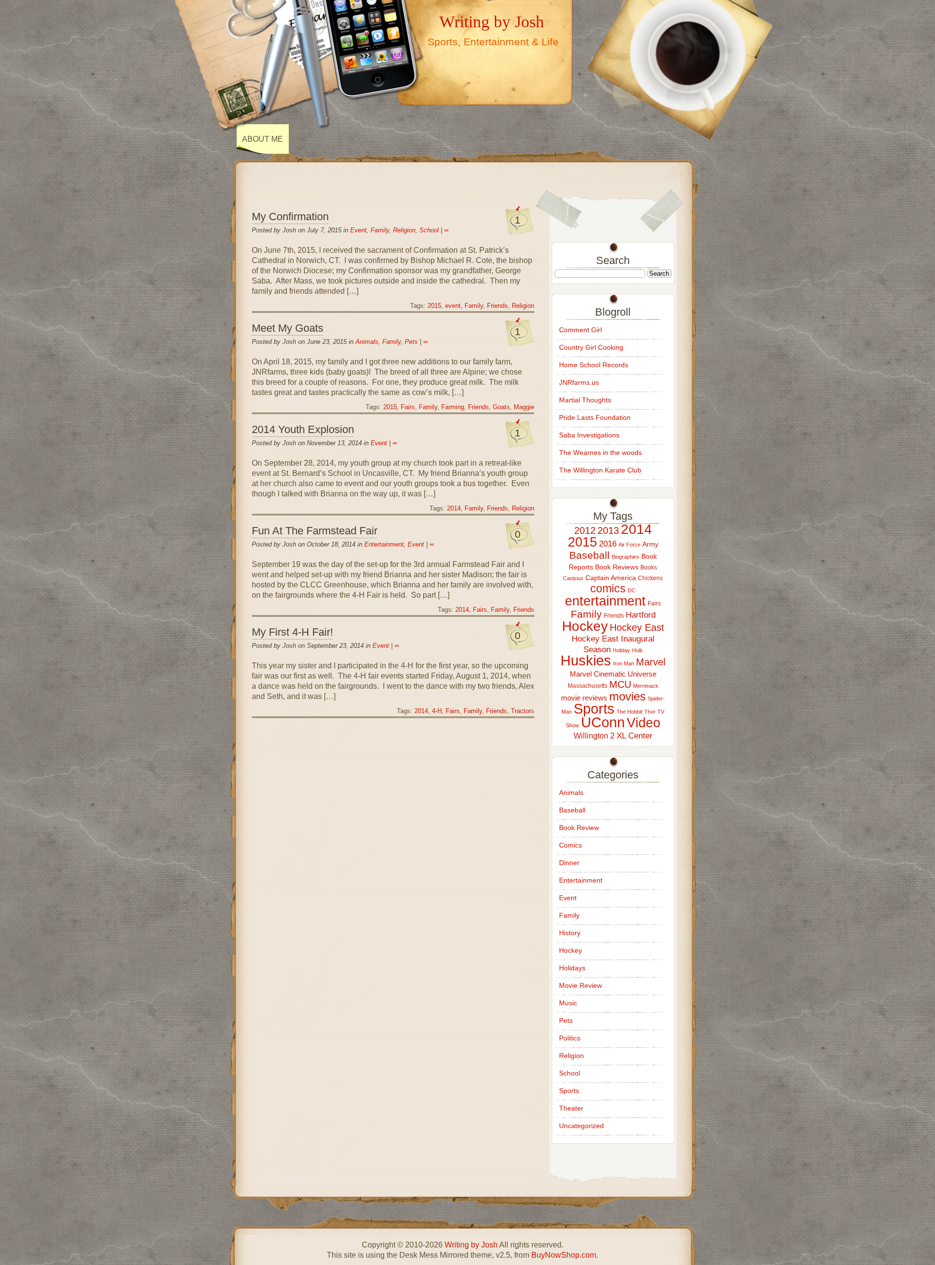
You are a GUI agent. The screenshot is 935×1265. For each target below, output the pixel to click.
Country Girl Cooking (591, 347)
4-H (437, 711)
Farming (452, 407)
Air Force (629, 545)
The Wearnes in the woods (600, 452)
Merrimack (645, 686)
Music (568, 1003)
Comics (570, 845)
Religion (404, 230)
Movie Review (580, 985)
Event (358, 230)
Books (648, 567)
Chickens (650, 578)
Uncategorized (581, 1126)
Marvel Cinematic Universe (613, 674)
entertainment (605, 600)
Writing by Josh (491, 21)
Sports (594, 709)
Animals (366, 341)
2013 (608, 530)
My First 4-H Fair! (292, 632)
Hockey (585, 626)
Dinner (569, 863)
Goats (501, 407)
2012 (585, 530)
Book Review (579, 827)
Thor (649, 712)
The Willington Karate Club (600, 470)
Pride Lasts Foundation (595, 417)
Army (650, 544)
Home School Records (593, 365)
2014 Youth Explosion (303, 429)
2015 (434, 305)
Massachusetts (587, 685)
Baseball (589, 555)
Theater (571, 1108)
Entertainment (384, 544)
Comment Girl (580, 330)
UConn (603, 722)
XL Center (635, 735)
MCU (620, 684)
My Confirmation (290, 216)
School (429, 230)
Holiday (621, 650)
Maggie (524, 407)
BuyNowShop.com (563, 1255)
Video (643, 723)
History (569, 933)
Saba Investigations (589, 435)
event (453, 305)
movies (627, 696)
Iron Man (623, 663)
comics (608, 588)
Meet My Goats (287, 328)
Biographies (625, 557)
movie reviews (584, 698)
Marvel (650, 662)
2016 (608, 543)
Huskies (586, 660)
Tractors (522, 711)
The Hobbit (629, 712)
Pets (411, 341)
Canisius (573, 578)
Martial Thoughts (585, 400)
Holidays (572, 968)
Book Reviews (616, 567)
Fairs (408, 407)
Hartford (640, 615)
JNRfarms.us (579, 382)
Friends (497, 305)
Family (380, 230)
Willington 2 (594, 735)
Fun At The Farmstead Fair (314, 531)
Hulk (637, 650)
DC (632, 590)
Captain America (610, 578)
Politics (569, 1038)
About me (262, 139)
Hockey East (637, 627)
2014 (454, 508)
